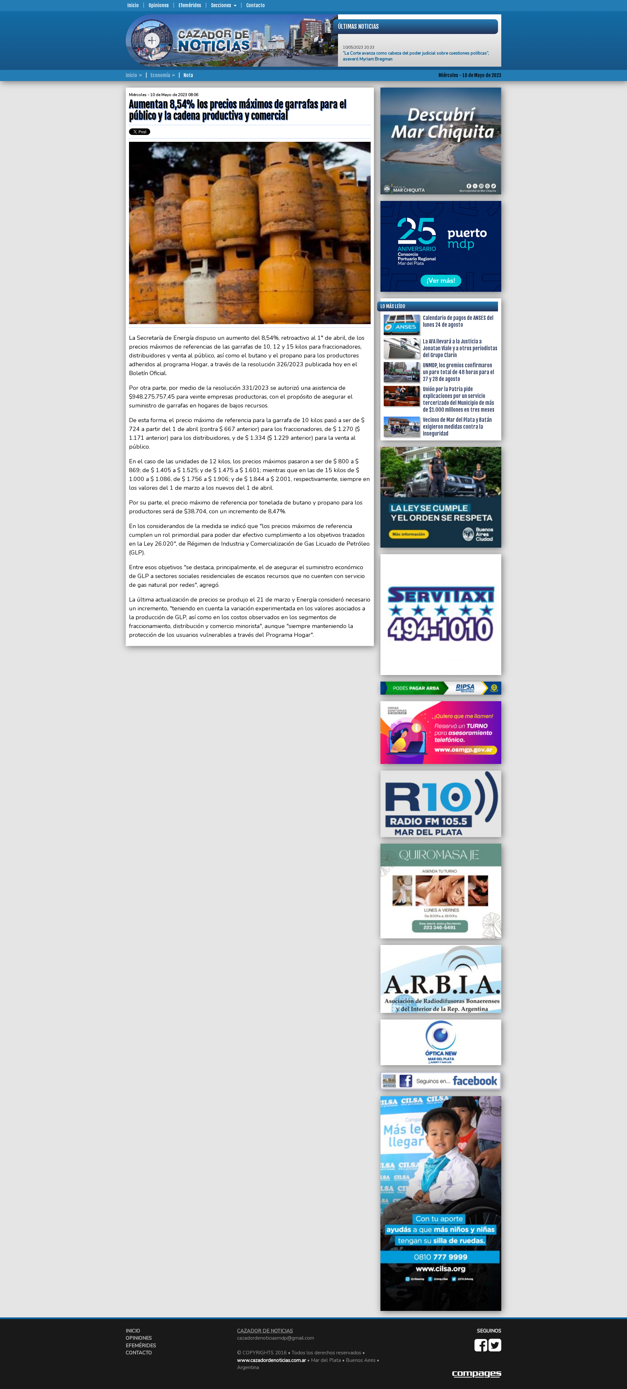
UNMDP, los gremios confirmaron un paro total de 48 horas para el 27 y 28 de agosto (458, 372)
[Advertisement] (99, 186)
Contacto (255, 5)
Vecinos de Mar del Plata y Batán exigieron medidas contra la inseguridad (457, 427)
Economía (160, 75)
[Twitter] (495, 1349)
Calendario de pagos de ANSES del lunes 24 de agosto (458, 321)
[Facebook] (481, 1349)
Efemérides (190, 5)
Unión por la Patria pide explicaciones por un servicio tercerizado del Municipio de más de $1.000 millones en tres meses (458, 399)
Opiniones (159, 5)
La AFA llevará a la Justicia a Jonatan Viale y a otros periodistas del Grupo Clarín (460, 348)
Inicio (133, 5)
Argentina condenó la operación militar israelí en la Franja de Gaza (406, 55)
